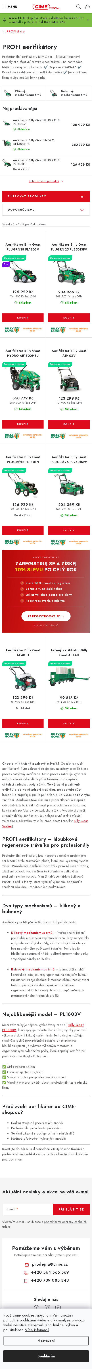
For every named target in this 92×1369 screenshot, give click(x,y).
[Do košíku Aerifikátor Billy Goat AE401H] (23, 723)
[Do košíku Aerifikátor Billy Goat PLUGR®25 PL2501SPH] (69, 530)
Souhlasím (46, 1356)
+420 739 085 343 (50, 1280)
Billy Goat (81, 821)
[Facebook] (36, 1308)
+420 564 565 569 (50, 1272)
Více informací (37, 1330)
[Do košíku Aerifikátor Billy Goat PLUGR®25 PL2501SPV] (69, 317)
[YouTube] (58, 1308)
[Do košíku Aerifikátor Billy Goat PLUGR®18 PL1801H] (23, 530)
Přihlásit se (71, 1209)
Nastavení (46, 1340)
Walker (7, 826)
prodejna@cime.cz (50, 1264)
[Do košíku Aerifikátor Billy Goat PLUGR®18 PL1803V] (23, 317)
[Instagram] (47, 1308)
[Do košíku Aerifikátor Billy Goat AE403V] (69, 424)
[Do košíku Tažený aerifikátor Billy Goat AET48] (69, 723)
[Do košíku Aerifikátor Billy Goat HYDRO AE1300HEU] (23, 424)
